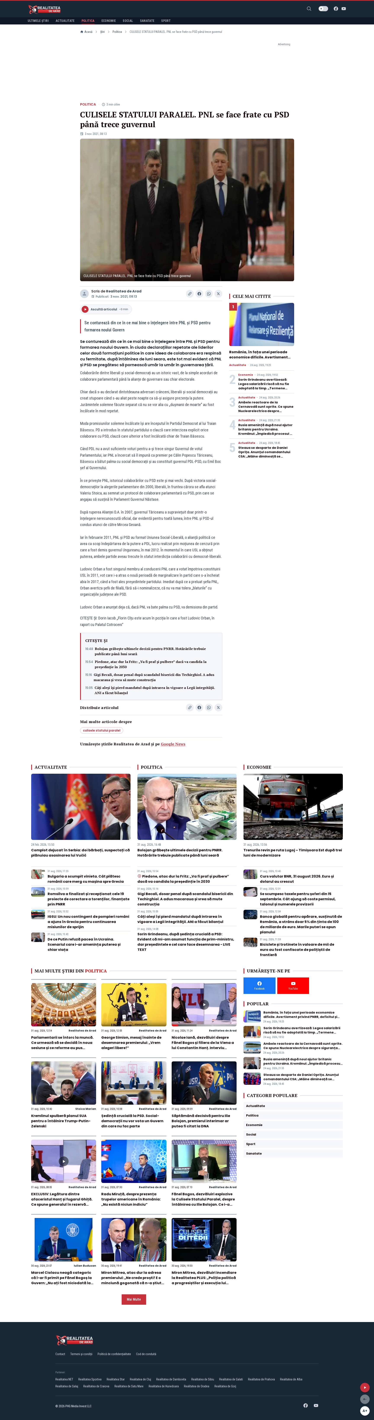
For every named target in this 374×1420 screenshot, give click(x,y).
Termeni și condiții (81, 1354)
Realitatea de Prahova (261, 1379)
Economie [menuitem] (109, 20)
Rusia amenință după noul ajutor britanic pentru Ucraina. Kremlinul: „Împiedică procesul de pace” (266, 431)
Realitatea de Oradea (196, 1386)
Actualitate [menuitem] (65, 20)
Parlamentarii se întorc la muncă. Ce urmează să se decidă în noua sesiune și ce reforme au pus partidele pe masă (62, 1045)
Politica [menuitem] (88, 20)
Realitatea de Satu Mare (128, 1386)
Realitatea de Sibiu (202, 1379)
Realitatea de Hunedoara (164, 1386)
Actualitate (237, 365)
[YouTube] (343, 8)
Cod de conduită (146, 1354)
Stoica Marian (85, 1109)
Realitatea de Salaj (66, 1386)
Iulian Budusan (85, 1266)
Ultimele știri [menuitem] (38, 20)
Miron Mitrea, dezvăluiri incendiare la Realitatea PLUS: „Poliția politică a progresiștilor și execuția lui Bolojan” (204, 1280)
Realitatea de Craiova (96, 1386)
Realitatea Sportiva (90, 1379)
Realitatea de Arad (124, 291)
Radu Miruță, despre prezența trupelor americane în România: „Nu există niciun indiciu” (131, 1199)
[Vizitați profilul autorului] (84, 293)
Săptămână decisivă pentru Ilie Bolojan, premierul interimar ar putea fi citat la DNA (201, 1121)
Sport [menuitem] (166, 20)
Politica (117, 32)
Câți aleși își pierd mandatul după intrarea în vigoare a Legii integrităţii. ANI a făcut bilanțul (155, 690)
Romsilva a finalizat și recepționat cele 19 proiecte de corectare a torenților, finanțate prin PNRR (88, 899)
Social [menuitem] (128, 20)
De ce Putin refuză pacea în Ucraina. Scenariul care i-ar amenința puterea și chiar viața (84, 944)
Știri (102, 32)
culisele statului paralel (101, 730)
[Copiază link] (190, 294)
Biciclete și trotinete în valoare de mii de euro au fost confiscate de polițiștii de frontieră (297, 949)
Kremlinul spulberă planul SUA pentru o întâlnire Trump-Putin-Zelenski (60, 1121)
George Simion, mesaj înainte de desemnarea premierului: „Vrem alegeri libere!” (131, 1042)
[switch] (323, 8)
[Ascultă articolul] (365, 1387)
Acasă (88, 32)
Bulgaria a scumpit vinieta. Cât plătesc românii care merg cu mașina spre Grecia (86, 879)
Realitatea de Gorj (225, 1386)
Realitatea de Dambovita (171, 1379)
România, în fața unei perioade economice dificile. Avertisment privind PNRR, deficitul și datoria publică (259, 360)
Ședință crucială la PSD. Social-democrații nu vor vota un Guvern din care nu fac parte (132, 1121)
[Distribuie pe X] (218, 294)
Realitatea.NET (64, 1379)
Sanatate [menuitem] (147, 20)
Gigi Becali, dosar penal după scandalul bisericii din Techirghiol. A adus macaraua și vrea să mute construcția (154, 677)
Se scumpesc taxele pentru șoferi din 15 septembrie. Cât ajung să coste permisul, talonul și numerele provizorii (298, 899)
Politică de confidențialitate (114, 1354)
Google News (173, 743)
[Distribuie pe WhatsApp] (209, 294)
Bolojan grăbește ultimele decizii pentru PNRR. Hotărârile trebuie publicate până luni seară (150, 651)
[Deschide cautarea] (309, 8)
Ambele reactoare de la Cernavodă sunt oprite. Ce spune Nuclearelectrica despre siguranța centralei (265, 408)
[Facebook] (336, 8)
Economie (245, 375)
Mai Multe (134, 1299)
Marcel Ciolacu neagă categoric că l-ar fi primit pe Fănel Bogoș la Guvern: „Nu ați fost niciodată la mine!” (61, 1280)
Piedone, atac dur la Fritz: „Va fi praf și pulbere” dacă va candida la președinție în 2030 (150, 664)
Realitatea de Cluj (140, 1379)
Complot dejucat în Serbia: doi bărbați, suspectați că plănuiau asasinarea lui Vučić (80, 853)
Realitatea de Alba (291, 1379)
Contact (60, 1354)
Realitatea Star (116, 1379)
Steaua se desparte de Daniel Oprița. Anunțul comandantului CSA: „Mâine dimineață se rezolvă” (264, 454)
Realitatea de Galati (231, 1379)
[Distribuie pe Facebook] (199, 294)
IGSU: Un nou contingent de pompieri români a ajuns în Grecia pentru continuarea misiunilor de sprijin (88, 921)
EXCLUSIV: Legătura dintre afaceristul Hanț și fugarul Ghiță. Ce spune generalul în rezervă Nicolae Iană (61, 1202)
